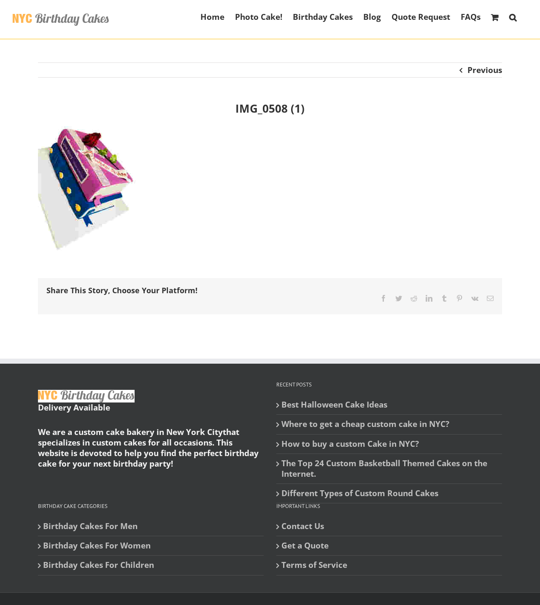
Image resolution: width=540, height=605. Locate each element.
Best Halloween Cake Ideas (334, 405)
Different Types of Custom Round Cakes (359, 493)
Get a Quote (305, 545)
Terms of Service (314, 565)
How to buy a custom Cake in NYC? (350, 444)
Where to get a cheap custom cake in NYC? (365, 424)
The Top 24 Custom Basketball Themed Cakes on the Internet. (384, 468)
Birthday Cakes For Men (90, 526)
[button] (513, 16)
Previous (484, 70)
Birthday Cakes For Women (97, 545)
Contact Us (302, 526)
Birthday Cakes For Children (98, 565)
